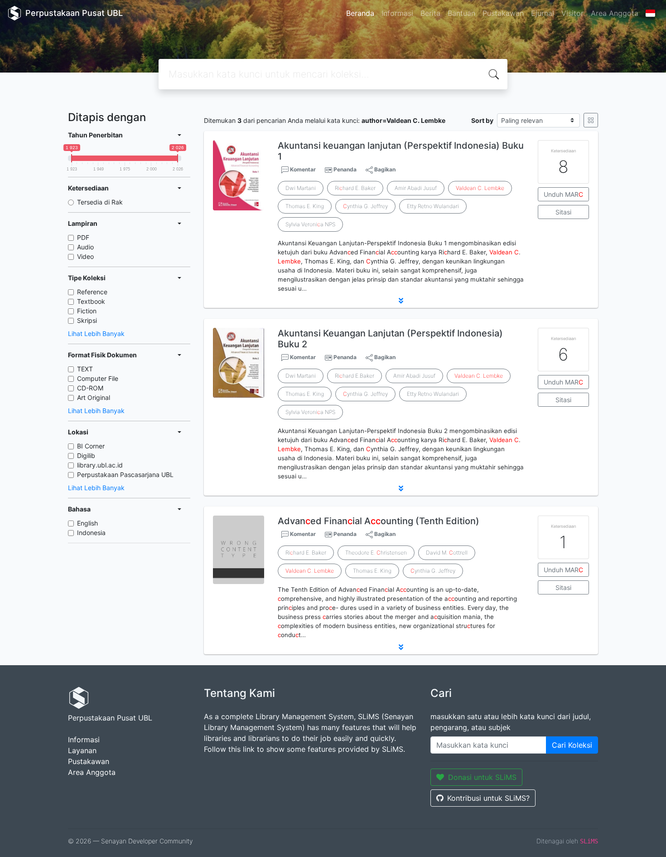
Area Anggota (614, 13)
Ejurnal (542, 13)
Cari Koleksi (572, 745)
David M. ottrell (447, 552)
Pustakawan (503, 13)
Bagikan (384, 169)
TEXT (85, 369)
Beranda (360, 13)
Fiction (87, 311)
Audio (85, 247)
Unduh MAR (563, 194)
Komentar (302, 169)
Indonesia (91, 532)
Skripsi (87, 320)
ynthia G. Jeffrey (365, 206)
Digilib (86, 455)
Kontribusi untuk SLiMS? (488, 798)
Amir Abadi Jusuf (416, 188)
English (87, 523)
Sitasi (563, 212)
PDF (83, 237)
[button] (401, 300)
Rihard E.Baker (354, 375)
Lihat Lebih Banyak (96, 333)
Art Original (93, 397)
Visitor (572, 13)
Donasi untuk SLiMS (482, 777)
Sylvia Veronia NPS (310, 224)
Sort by (482, 120)
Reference (92, 292)
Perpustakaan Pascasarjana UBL (125, 474)
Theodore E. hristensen (376, 552)
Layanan (82, 750)
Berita (430, 13)
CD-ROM (90, 388)
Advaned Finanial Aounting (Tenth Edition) (378, 521)
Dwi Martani (300, 188)
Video (85, 256)
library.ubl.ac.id (100, 465)
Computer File (97, 378)
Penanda (345, 169)
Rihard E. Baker (355, 188)
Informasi (397, 13)
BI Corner (91, 446)
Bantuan (461, 13)
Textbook (91, 301)
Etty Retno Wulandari (433, 206)
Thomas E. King (304, 206)
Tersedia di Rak (100, 202)
